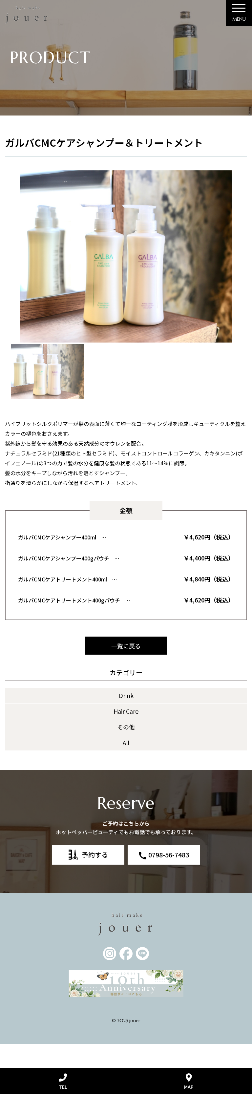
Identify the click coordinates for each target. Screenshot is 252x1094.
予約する (95, 854)
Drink (126, 695)
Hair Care (126, 711)
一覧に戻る (126, 646)
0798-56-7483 (168, 854)
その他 (126, 727)
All (126, 742)
